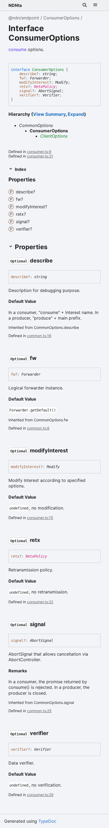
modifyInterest (34, 82)
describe (27, 74)
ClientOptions (53, 136)
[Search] (84, 5)
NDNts (15, 5)
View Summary (49, 114)
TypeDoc (47, 821)
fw (21, 78)
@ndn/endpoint (23, 17)
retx (23, 86)
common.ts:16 (39, 335)
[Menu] (95, 5)
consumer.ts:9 (39, 151)
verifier (27, 95)
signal (25, 91)
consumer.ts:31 (40, 156)
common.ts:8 (38, 428)
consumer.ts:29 (40, 794)
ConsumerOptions (61, 17)
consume (17, 49)
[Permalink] (40, 179)
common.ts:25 (39, 710)
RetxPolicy (44, 86)
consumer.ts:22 (40, 602)
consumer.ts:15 (40, 517)
